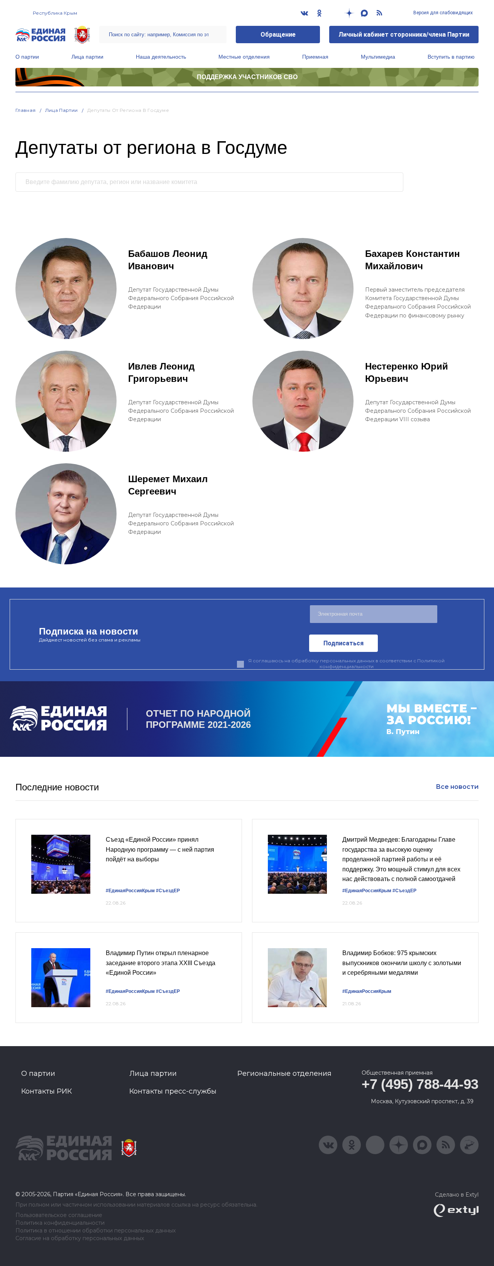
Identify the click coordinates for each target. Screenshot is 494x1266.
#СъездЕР (168, 890)
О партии (27, 57)
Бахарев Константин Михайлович (412, 259)
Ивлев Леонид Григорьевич (161, 372)
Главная (25, 110)
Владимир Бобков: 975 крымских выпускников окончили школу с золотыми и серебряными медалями (401, 963)
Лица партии (87, 57)
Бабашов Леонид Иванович (167, 259)
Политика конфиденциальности (60, 1223)
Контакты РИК (46, 1091)
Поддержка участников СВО (247, 77)
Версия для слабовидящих (442, 12)
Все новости (457, 786)
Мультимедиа (378, 57)
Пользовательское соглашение (58, 1215)
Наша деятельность (161, 57)
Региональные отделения (284, 1073)
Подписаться (343, 643)
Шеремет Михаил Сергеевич (168, 485)
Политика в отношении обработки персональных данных (95, 1230)
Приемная (315, 57)
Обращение (278, 34)
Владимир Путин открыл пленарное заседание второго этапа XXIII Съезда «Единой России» (160, 963)
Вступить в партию (451, 57)
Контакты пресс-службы (173, 1091)
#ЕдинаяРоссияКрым (130, 890)
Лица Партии (61, 110)
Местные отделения (244, 57)
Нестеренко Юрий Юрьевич (406, 372)
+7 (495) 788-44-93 (420, 1084)
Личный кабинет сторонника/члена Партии (403, 34)
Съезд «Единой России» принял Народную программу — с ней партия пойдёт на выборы (160, 849)
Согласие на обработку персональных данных (79, 1238)
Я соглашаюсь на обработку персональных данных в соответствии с (346, 663)
